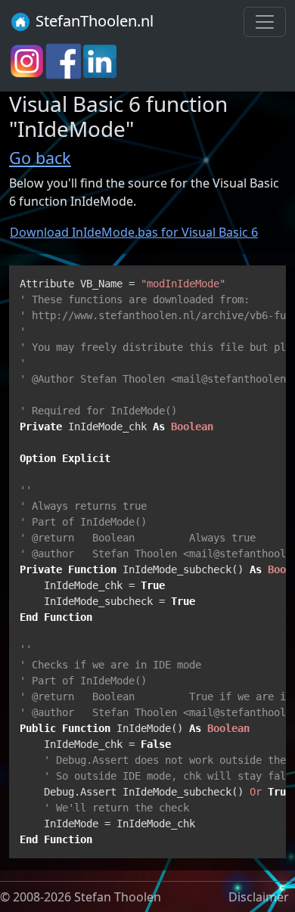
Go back (40, 158)
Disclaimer (258, 897)
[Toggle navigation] (265, 22)
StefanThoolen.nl (93, 21)
